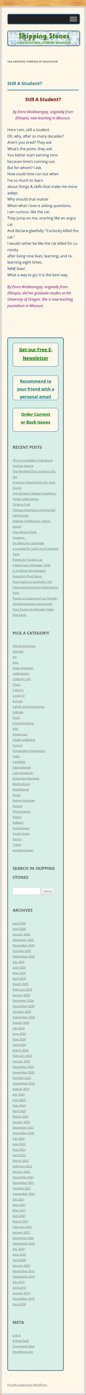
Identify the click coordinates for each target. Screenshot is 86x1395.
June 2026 (19, 923)
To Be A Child (21, 504)
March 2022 (20, 1161)
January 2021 (21, 1232)
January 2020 (21, 1265)
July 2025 (19, 962)
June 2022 (19, 1144)
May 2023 (19, 1105)
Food (16, 718)
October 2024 (22, 1012)
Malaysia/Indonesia (26, 778)
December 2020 (23, 1238)
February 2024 (22, 1056)
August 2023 (21, 1089)
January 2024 (21, 1061)
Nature (17, 806)
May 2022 (19, 1150)
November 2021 (23, 1183)
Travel (17, 845)
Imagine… (19, 537)
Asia (15, 662)
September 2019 (24, 1276)
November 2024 (23, 1006)
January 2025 (21, 995)
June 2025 (19, 967)
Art (15, 657)
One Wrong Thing (24, 532)
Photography (22, 811)
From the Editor (23, 723)
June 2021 (19, 1205)
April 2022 (19, 1155)
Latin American (23, 773)
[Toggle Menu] (73, 19)
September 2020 (24, 1243)
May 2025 (19, 973)
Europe (17, 701)
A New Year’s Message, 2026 (31, 565)
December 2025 (23, 940)
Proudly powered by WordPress (27, 1385)
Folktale (18, 712)
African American (24, 646)
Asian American (23, 668)
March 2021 (20, 1221)
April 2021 (19, 1216)
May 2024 (19, 1039)
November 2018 (23, 1299)
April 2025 (19, 978)
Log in (17, 1335)
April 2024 (19, 1045)
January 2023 (21, 1122)
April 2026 (19, 929)
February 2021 (22, 1227)
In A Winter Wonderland (29, 571)
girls (15, 729)
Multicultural (21, 784)
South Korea (21, 833)
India (16, 756)
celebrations (21, 673)
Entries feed (21, 1341)
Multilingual (21, 789)
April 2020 (19, 1260)
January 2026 (21, 934)
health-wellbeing (24, 740)
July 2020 (19, 1249)
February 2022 (22, 1166)
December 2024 (23, 1000)
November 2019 (23, 1271)
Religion (18, 822)
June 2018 (19, 1304)
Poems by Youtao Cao (28, 560)
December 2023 (23, 1067)
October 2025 (22, 951)
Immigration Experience (29, 751)
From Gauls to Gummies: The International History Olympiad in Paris (35, 587)
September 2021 (24, 1194)
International (22, 767)
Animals (18, 651)
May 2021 (19, 1210)
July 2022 (19, 1138)
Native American (24, 800)
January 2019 (21, 1293)
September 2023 (24, 1083)
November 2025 (23, 945)
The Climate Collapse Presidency (34, 493)
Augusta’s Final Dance (27, 576)
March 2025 (20, 984)
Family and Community (28, 707)
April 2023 (19, 1111)
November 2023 (23, 1072)
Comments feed (23, 1346)
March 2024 (20, 1050)
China (16, 684)
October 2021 (22, 1188)
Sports (17, 839)
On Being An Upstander (28, 543)
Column (18, 690)
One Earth (19, 615)
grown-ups (20, 734)
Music (17, 795)
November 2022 (23, 1133)
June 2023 (19, 1100)
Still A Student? (24, 83)
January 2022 (21, 1172)
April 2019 (19, 1288)
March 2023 (20, 1116)
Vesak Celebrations (26, 499)
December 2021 (23, 1177)
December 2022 (23, 1127)
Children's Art (22, 679)
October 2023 (22, 1078)
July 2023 (19, 1094)
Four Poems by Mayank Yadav (33, 609)
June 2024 (19, 1034)
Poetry (17, 817)
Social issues (21, 828)
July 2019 (19, 1282)
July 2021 (19, 1199)
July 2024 (19, 1028)
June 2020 (19, 1254)
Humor (17, 745)
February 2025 (22, 989)
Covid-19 (19, 695)
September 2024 (24, 1017)
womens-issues (23, 850)
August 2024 (21, 1023)
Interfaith (19, 762)
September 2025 (24, 956)
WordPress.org (23, 1352)
